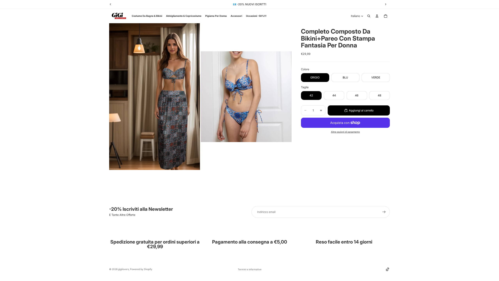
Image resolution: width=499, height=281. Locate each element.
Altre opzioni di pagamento (345, 132)
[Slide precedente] (110, 4)
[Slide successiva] (385, 4)
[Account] (377, 16)
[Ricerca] (369, 16)
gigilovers (123, 269)
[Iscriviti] (384, 212)
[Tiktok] (387, 269)
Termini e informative (249, 269)
